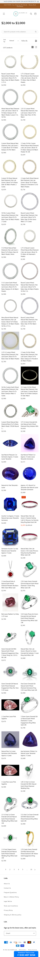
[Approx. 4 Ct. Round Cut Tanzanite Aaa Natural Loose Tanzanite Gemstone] (30, 474)
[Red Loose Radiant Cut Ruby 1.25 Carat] (10, 602)
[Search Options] (36, 32)
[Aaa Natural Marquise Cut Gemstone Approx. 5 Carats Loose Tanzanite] (10, 443)
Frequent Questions (10, 892)
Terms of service (32, 949)
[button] (4, 14)
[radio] (32, 47)
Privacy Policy (8, 910)
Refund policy (22, 949)
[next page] (35, 869)
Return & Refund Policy (11, 897)
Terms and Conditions (11, 906)
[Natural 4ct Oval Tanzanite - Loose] (10, 474)
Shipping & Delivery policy (12, 915)
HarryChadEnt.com (12, 949)
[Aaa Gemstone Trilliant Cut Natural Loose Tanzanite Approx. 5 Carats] (30, 740)
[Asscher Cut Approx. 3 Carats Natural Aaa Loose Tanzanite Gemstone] (10, 504)
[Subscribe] (34, 933)
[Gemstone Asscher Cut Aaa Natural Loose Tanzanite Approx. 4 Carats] (10, 537)
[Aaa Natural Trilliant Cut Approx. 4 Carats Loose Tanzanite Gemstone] (30, 443)
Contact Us (7, 888)
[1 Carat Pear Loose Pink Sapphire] (10, 705)
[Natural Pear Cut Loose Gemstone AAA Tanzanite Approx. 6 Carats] (10, 740)
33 (31, 869)
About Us (7, 883)
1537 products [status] (8, 48)
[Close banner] (38, 1)
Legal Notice (8, 901)
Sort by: (8, 40)
